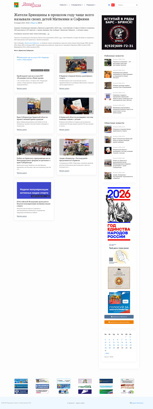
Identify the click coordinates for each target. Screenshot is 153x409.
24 (106, 348)
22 (126, 345)
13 (118, 342)
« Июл (107, 353)
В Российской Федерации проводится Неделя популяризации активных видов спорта (33, 203)
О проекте (71, 403)
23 (130, 345)
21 (122, 345)
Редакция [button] (90, 5)
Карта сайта (80, 403)
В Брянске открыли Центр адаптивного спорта (75, 77)
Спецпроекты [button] (76, 5)
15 (126, 342)
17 (105, 345)
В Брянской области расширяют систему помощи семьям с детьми (76, 118)
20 (118, 345)
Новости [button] (63, 5)
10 (105, 342)
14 (122, 342)
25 (110, 348)
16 (130, 342)
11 (109, 342)
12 (114, 342)
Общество (34, 23)
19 (114, 345)
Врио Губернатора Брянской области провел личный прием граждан (32, 118)
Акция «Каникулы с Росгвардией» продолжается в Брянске (73, 159)
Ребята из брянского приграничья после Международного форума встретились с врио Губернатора (34, 160)
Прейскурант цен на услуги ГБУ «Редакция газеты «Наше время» (30, 77)
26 (114, 348)
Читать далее (22, 88)
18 (109, 345)
